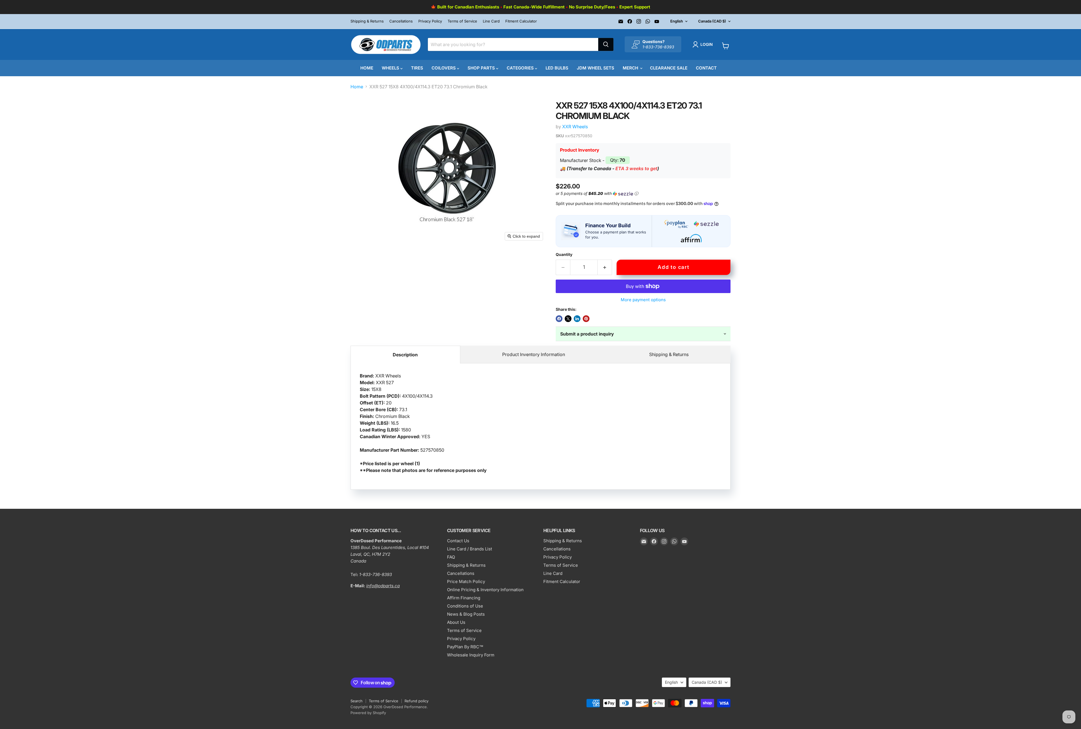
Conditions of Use (465, 606)
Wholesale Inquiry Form (470, 655)
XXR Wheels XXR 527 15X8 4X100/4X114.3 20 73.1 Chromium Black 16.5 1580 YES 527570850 (423, 423)
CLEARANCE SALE (668, 68)
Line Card (491, 21)
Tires (417, 68)
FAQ (451, 557)
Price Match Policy (466, 581)
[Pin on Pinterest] (586, 318)
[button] (704, 44)
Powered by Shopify (368, 712)
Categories (521, 68)
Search (356, 701)
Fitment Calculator (521, 21)
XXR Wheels (575, 126)
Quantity (564, 254)
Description (405, 354)
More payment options (643, 299)
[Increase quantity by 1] (605, 267)
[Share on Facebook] (559, 318)
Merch (631, 68)
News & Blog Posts (466, 614)
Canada (712, 21)
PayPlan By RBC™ (465, 646)
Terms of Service (462, 21)
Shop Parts (482, 68)
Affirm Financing (463, 597)
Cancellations (401, 21)
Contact (706, 68)
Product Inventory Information (533, 354)
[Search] (605, 44)
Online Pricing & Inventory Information (485, 589)
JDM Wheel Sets (595, 68)
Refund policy (416, 701)
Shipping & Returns (367, 21)
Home (366, 68)
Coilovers (444, 68)
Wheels (391, 68)
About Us (456, 622)
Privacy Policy (430, 21)
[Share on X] (568, 318)
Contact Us (458, 540)
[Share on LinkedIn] (577, 318)
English (676, 21)
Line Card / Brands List (469, 549)
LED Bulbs (557, 68)
